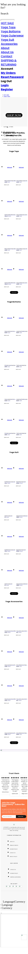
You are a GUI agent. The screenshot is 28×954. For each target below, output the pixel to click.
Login (5, 85)
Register (7, 89)
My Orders (8, 73)
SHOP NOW (14, 115)
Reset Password (12, 77)
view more (14, 292)
